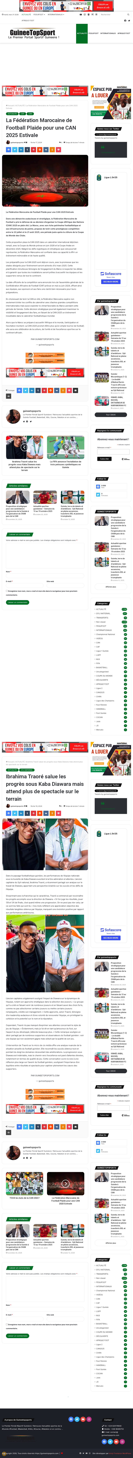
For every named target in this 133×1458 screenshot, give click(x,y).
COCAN (99, 717)
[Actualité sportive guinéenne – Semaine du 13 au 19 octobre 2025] (45, 497)
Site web (50, 581)
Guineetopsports (108, 152)
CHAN (98, 697)
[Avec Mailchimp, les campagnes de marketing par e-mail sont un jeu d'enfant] (126, 461)
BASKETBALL (102, 667)
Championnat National (105, 634)
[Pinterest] (33, 149)
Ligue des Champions (105, 701)
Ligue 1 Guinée (102, 651)
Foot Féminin (101, 705)
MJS (98, 659)
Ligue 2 (99, 688)
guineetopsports (17, 142)
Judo (98, 721)
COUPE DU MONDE (104, 676)
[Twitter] (14, 149)
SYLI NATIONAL (103, 613)
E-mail (9, 581)
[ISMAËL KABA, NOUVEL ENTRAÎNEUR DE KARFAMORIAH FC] (102, 401)
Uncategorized (102, 672)
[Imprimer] (8, 396)
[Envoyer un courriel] (26, 142)
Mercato (99, 730)
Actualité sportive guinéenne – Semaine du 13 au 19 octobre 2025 (43, 508)
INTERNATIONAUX (55, 14)
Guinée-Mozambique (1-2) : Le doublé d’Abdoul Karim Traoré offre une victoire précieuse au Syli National (119, 382)
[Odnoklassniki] (52, 149)
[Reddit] (39, 149)
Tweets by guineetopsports (106, 138)
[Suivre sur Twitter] (25, 142)
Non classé (100, 622)
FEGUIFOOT (38, 14)
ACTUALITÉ (26, 14)
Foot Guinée (101, 713)
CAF (22, 114)
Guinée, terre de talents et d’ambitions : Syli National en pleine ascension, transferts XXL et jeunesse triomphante (72, 511)
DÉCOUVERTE (102, 680)
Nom (8, 572)
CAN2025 (100, 692)
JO (97, 726)
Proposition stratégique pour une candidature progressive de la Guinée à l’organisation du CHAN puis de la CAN (17, 511)
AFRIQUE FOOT (28, 20)
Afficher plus (111, 587)
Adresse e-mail (104, 447)
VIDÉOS (99, 638)
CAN (30, 114)
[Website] (24, 421)
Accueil (11, 105)
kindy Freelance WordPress (120, 1453)
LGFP (98, 655)
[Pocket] (58, 149)
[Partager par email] (75, 390)
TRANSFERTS (102, 618)
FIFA (98, 663)
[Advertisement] (66, 63)
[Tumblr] (27, 149)
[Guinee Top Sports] (34, 33)
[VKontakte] (46, 149)
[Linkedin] (21, 149)
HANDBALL (101, 709)
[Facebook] (8, 149)
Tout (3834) (111, 415)
